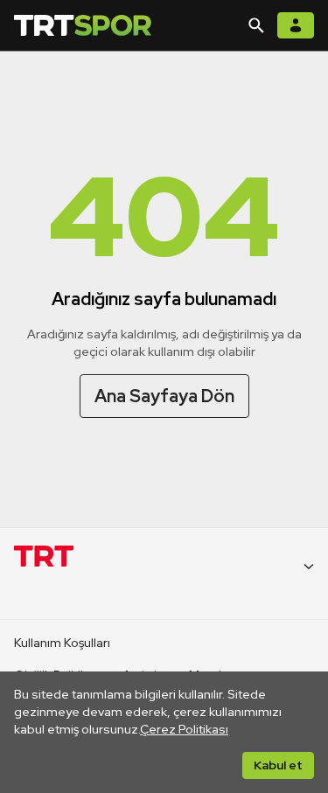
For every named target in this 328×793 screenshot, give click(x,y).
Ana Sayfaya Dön (164, 396)
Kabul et (278, 765)
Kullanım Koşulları (62, 642)
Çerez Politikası (184, 729)
